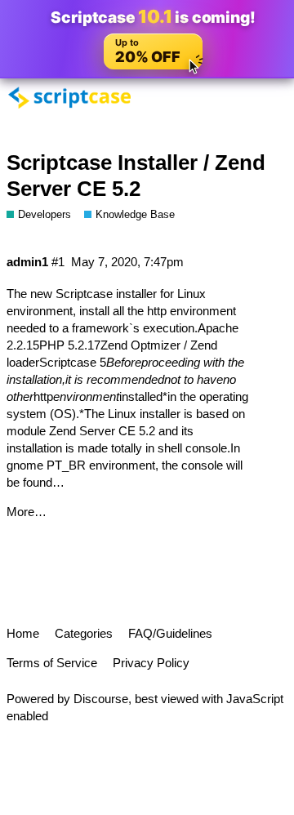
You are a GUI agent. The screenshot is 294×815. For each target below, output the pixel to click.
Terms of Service (52, 663)
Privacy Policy (151, 663)
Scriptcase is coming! (153, 16)
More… (27, 512)
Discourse (101, 699)
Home (23, 633)
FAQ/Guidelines (170, 633)
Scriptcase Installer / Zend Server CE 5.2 (136, 175)
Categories (84, 633)
